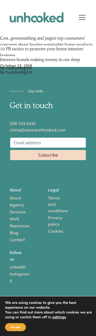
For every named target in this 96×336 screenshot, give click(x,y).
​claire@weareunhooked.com (38, 130)
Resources (13, 225)
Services (13, 211)
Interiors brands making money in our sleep (40, 59)
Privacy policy (52, 221)
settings (59, 317)
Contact (13, 239)
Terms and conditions (52, 204)
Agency (13, 204)
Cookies (52, 231)
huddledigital (19, 72)
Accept (15, 327)
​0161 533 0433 (22, 123)
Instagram (13, 274)
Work (13, 218)
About (13, 198)
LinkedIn (13, 267)
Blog (13, 232)
